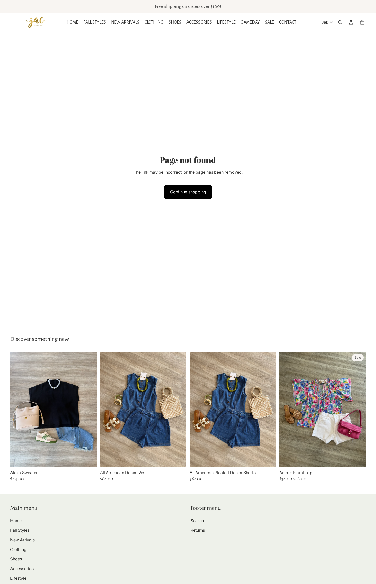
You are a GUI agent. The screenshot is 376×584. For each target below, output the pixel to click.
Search (197, 520)
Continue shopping (188, 191)
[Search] (340, 22)
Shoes (16, 558)
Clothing (18, 549)
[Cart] (362, 22)
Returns (198, 530)
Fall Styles (19, 530)
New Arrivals (22, 539)
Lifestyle (18, 578)
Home (16, 520)
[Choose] (89, 459)
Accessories (22, 568)
